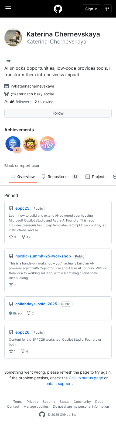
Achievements (19, 129)
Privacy (32, 402)
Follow (58, 113)
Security (49, 402)
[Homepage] (58, 8)
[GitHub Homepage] (42, 414)
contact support (57, 383)
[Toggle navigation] (8, 8)
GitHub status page (86, 378)
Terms (17, 402)
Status (64, 402)
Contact (13, 406)
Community (82, 402)
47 (28, 237)
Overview (26, 176)
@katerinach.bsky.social (32, 94)
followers (21, 101)
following (44, 101)
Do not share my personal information (81, 406)
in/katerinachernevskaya (32, 86)
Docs (99, 402)
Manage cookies (36, 406)
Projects (99, 176)
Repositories (62, 176)
